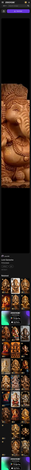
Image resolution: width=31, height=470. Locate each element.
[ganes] (15, 350)
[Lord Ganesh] (15, 399)
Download (19, 11)
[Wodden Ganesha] (25, 333)
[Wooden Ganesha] (15, 286)
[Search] (28, 6)
